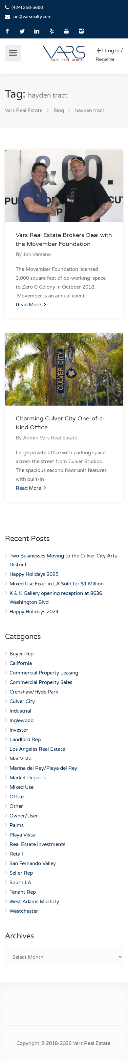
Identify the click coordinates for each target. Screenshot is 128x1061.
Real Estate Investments (37, 844)
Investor (19, 730)
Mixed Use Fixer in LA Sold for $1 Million (57, 584)
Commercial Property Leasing (44, 673)
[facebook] (7, 31)
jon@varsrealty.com (32, 16)
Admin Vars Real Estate (50, 438)
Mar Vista (21, 759)
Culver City (22, 701)
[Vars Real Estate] (64, 53)
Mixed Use (21, 787)
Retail (16, 854)
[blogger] (51, 31)
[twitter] (22, 31)
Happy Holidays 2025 (34, 574)
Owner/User (24, 816)
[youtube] (66, 31)
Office (17, 797)
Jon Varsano (37, 254)
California (21, 663)
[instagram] (81, 31)
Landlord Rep (25, 740)
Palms (17, 825)
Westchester (24, 911)
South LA (20, 882)
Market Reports (28, 778)
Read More (29, 305)
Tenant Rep (23, 892)
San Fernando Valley (33, 863)
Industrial (20, 711)
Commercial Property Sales (41, 682)
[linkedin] (37, 31)
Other (16, 806)
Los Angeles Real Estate (37, 749)
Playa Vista (22, 835)
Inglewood (21, 720)
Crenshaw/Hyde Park (34, 692)
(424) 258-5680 (27, 7)
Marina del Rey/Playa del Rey (43, 768)
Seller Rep (21, 873)
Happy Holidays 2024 (34, 612)
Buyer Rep (21, 654)
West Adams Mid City (34, 902)
